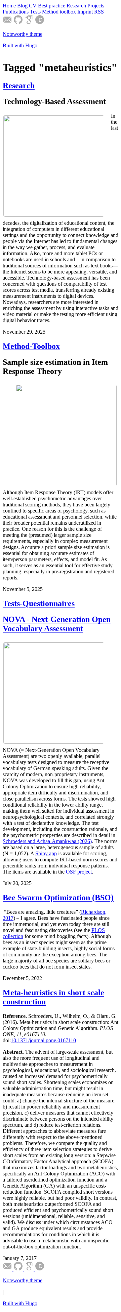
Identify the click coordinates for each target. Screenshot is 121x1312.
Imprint (85, 12)
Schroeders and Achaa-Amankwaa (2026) (47, 841)
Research (76, 5)
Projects (95, 5)
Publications (16, 12)
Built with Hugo (20, 45)
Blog (22, 5)
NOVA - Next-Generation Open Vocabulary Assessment (57, 624)
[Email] (8, 22)
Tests (35, 12)
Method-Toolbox (31, 346)
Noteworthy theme (22, 34)
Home (9, 5)
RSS (99, 12)
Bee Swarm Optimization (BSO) (58, 897)
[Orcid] (39, 22)
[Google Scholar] (29, 22)
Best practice (51, 5)
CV (33, 5)
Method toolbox (59, 12)
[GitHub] (18, 22)
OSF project (79, 872)
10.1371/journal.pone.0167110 (43, 1040)
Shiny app (46, 853)
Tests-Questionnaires (39, 603)
